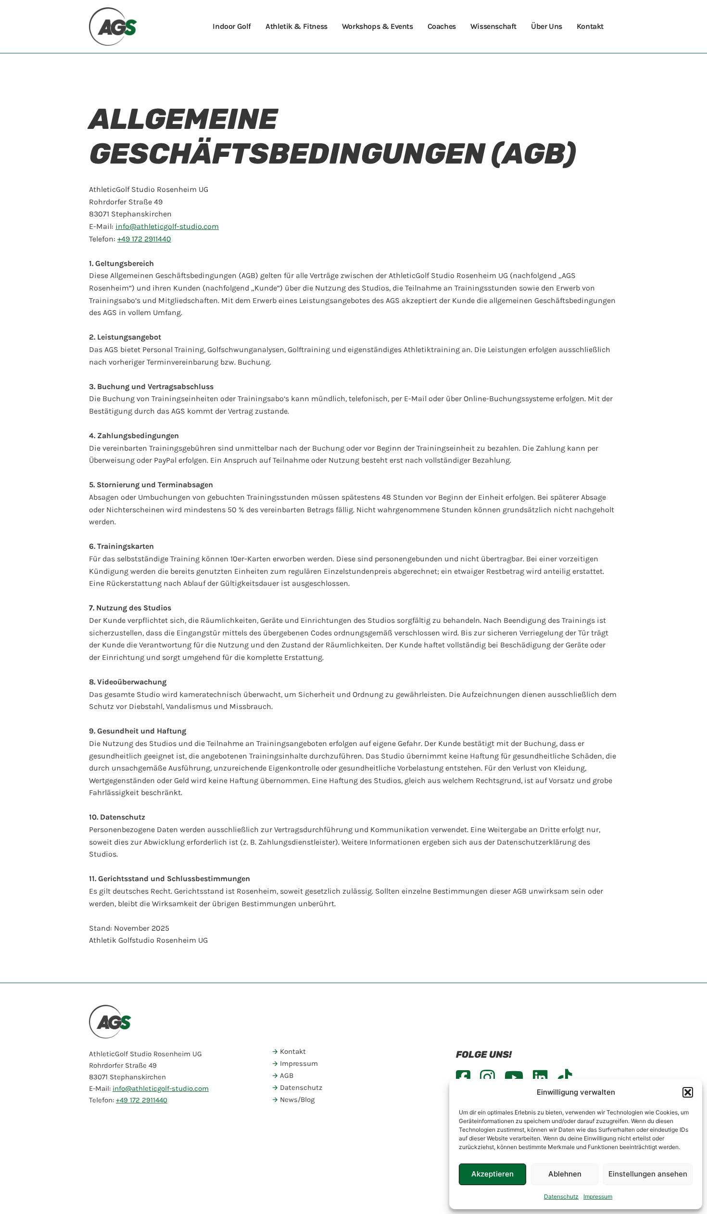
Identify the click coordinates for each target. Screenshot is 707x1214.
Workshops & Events (377, 26)
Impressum (597, 1196)
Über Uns (546, 26)
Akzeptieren (492, 1173)
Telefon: (130, 238)
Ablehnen (564, 1173)
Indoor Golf (232, 26)
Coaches (442, 26)
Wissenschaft (493, 26)
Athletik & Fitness (296, 26)
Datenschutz (561, 1196)
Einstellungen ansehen (647, 1173)
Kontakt (590, 26)
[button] (688, 1092)
